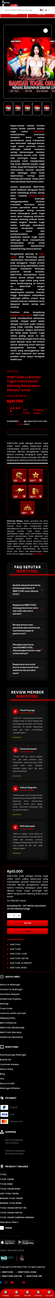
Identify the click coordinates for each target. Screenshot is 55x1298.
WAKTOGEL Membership (12, 1027)
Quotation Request (10, 994)
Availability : (12, 423)
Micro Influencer (8, 1022)
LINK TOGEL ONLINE (9, 1193)
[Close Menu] (3, 6)
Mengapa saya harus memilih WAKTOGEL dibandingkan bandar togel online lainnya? (27, 649)
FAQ (2, 1078)
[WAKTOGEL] (14, 5)
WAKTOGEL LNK (34, 1276)
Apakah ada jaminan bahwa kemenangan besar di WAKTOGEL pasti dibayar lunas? (26, 589)
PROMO (6, 1295)
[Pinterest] (25, 1282)
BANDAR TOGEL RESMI (10, 1203)
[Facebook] (2, 1282)
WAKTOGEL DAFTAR (12, 1276)
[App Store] (8, 1243)
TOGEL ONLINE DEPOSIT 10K (13, 1207)
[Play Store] (25, 1243)
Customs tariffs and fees (13, 1013)
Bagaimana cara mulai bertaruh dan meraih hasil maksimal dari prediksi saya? (26, 668)
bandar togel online (21, 315)
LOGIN (14, 14)
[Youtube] (13, 1282)
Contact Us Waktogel (11, 989)
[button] (45, 30)
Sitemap (4, 1003)
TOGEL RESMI (6, 1184)
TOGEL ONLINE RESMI (10, 1188)
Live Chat (49, 1295)
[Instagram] (7, 1282)
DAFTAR (41, 14)
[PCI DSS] (6, 1258)
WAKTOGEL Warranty (10, 1032)
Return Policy (6, 1069)
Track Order (6, 1008)
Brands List (5, 1059)
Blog (2, 1074)
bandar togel (37, 195)
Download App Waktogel (13, 1054)
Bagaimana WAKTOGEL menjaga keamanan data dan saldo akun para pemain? (25, 609)
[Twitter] (19, 1282)
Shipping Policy (7, 1018)
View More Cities (8, 1222)
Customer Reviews (9, 1064)
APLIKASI (38, 1295)
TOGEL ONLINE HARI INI (11, 1212)
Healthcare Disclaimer (11, 1037)
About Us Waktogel (10, 984)
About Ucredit (7, 1083)
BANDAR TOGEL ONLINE (11, 1198)
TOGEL (3, 1174)
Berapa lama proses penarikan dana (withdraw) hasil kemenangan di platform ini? (26, 629)
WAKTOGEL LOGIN (27, 1272)
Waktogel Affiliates (10, 1088)
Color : (14, 432)
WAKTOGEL (39, 131)
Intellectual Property (10, 999)
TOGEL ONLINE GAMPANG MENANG (17, 1217)
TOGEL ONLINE (7, 1179)
